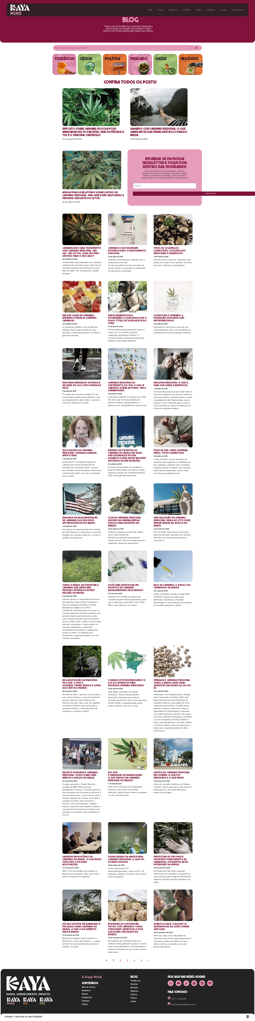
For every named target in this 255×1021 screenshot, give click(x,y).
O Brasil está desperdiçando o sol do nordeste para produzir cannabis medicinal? (127, 683)
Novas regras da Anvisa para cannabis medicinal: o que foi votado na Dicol (126, 859)
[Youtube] (178, 983)
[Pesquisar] (196, 48)
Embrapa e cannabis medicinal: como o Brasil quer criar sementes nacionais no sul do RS (172, 684)
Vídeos (199, 9)
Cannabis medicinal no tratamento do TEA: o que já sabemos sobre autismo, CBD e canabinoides (127, 386)
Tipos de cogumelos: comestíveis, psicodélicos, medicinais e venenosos (170, 251)
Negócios (134, 991)
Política (134, 994)
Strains (160, 9)
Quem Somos (238, 9)
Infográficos (87, 997)
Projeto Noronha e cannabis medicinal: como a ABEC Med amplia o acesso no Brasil (80, 775)
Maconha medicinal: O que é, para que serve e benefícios (171, 384)
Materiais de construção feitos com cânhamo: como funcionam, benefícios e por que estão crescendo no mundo (125, 929)
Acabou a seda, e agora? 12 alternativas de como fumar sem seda (171, 926)
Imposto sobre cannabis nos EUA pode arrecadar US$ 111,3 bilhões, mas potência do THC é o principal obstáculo (93, 132)
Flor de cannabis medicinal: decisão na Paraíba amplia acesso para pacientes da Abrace (124, 521)
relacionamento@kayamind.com (183, 1004)
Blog (150, 9)
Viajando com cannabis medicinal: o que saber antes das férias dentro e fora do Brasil (158, 132)
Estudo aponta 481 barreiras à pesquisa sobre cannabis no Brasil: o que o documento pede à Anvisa (81, 927)
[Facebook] (210, 983)
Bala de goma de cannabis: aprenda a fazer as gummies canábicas (79, 318)
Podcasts (211, 9)
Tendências (135, 980)
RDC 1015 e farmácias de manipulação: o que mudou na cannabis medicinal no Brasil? (125, 776)
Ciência (134, 998)
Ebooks (85, 994)
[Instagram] (171, 983)
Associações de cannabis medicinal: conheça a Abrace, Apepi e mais (79, 453)
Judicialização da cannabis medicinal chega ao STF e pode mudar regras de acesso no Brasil (172, 521)
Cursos (223, 9)
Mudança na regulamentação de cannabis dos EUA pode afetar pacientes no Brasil (80, 520)
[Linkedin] (202, 983)
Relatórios (173, 9)
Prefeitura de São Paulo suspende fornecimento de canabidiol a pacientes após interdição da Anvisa (171, 860)
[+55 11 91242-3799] (169, 998)
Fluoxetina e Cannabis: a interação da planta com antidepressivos (169, 318)
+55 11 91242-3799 (178, 999)
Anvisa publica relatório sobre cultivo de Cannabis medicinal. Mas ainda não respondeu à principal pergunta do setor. (93, 195)
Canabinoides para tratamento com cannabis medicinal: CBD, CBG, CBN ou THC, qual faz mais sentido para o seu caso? (81, 252)
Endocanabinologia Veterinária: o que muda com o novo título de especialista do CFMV (127, 319)
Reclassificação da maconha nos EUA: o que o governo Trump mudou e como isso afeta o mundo (81, 684)
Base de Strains (88, 987)
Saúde (133, 1001)
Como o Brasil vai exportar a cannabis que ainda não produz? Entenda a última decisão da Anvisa (80, 589)
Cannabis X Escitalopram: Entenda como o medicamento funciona (127, 251)
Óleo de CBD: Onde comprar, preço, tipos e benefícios (171, 451)
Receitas (134, 984)
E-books (186, 9)
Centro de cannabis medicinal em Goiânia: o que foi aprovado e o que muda (172, 775)
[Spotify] (194, 983)
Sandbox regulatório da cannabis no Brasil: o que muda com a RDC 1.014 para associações (81, 860)
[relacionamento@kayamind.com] (169, 1003)
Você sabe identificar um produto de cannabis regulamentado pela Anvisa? (125, 588)
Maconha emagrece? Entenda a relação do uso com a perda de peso (81, 385)
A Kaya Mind (92, 976)
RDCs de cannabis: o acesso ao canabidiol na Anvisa (172, 586)
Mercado (134, 987)
